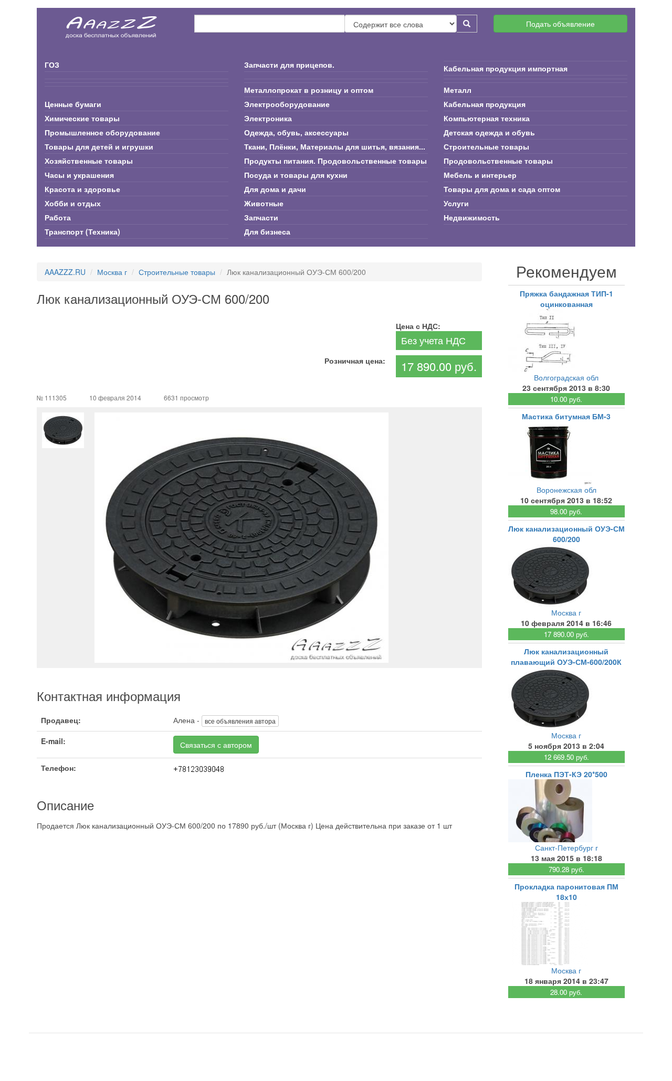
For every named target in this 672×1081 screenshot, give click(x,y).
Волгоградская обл (566, 377)
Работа (58, 217)
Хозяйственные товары (89, 160)
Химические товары (82, 118)
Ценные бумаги (73, 104)
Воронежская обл (566, 489)
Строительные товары (486, 146)
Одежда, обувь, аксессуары (296, 132)
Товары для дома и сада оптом (502, 189)
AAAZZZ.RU (65, 272)
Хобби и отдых (73, 203)
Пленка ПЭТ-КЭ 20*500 (566, 774)
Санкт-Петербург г (566, 847)
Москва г (112, 272)
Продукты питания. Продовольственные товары (335, 160)
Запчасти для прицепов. (289, 64)
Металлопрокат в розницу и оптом (308, 89)
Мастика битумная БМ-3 (566, 416)
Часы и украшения (79, 174)
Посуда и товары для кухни (296, 174)
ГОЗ (52, 64)
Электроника (268, 118)
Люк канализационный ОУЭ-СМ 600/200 (566, 533)
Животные (264, 203)
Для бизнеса (267, 231)
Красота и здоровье (82, 189)
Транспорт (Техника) (82, 231)
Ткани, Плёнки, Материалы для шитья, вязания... (334, 146)
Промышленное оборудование (102, 132)
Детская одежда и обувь (489, 132)
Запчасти (261, 217)
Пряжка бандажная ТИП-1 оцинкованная (566, 298)
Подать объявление (560, 23)
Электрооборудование (287, 104)
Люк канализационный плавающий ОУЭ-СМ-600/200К (566, 656)
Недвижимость (472, 217)
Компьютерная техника (487, 118)
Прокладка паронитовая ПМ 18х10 (566, 891)
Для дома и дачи (275, 189)
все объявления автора (240, 720)
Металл (457, 89)
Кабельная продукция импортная (506, 68)
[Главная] (112, 23)
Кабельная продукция (485, 104)
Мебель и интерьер (480, 174)
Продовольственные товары (498, 160)
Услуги (456, 203)
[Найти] (467, 24)
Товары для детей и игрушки (99, 146)
